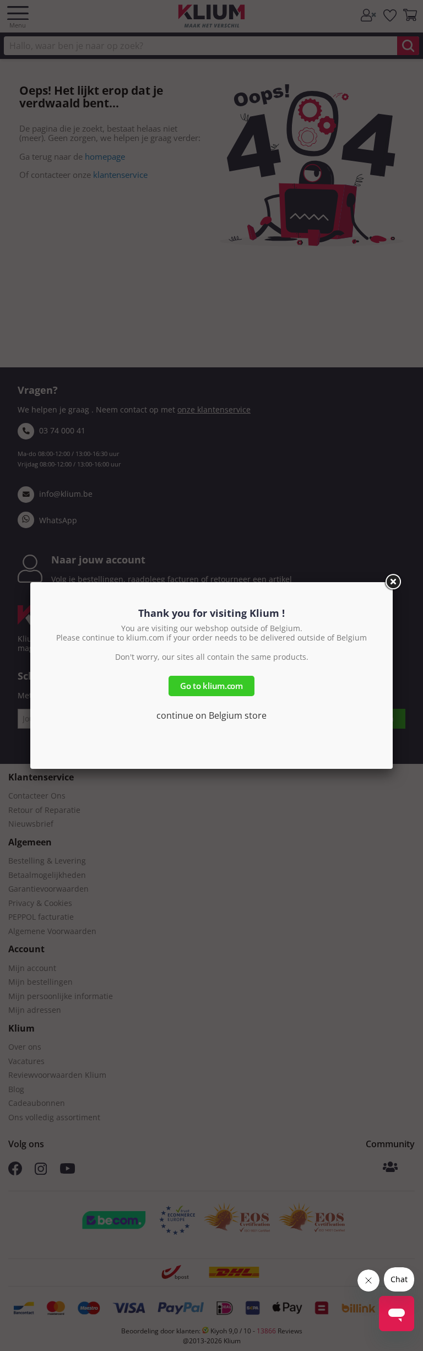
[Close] (393, 582)
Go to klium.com (211, 685)
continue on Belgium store (211, 715)
